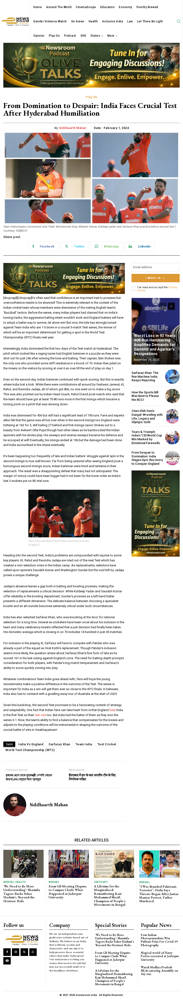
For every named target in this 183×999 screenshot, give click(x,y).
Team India (84, 744)
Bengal (54, 882)
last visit (40, 715)
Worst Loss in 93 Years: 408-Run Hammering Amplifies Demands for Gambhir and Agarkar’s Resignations (155, 344)
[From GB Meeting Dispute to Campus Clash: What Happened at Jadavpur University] (69, 864)
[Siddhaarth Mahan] (14, 804)
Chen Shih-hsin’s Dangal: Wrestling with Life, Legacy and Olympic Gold (147, 416)
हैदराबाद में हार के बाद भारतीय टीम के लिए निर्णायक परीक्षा (92, 777)
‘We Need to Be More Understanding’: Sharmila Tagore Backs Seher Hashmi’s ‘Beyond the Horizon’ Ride (21, 893)
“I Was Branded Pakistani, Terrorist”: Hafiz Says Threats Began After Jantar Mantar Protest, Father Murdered (158, 893)
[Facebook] (7, 952)
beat (112, 710)
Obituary (101, 882)
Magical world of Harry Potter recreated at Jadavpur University (160, 956)
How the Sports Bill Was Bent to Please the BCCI (145, 396)
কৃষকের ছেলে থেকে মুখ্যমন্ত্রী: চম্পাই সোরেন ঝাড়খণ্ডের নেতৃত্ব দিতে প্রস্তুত (29, 777)
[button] (178, 21)
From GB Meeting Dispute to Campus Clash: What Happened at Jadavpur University (68, 891)
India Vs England (30, 744)
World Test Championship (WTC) (30, 750)
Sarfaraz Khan (59, 744)
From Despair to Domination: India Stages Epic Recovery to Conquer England (147, 458)
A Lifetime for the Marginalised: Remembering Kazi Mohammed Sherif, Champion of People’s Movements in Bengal (110, 895)
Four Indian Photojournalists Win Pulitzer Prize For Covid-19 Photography (159, 940)
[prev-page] (162, 306)
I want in (153, 278)
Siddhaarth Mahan (72, 128)
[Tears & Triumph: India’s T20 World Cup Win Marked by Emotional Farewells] (172, 437)
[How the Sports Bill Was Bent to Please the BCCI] (172, 396)
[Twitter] (24, 952)
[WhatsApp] (33, 952)
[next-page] (171, 306)
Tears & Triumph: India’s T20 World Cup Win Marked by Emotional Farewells (147, 437)
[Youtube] (7, 960)
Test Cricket (106, 744)
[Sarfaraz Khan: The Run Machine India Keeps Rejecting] (172, 376)
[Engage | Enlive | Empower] (22, 940)
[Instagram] (15, 952)
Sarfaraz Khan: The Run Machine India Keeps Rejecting (145, 376)
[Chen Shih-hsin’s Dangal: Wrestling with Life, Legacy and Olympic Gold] (172, 416)
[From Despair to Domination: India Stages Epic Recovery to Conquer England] (172, 458)
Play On (91, 97)
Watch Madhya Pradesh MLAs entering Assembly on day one (159, 970)
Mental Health (14, 882)
